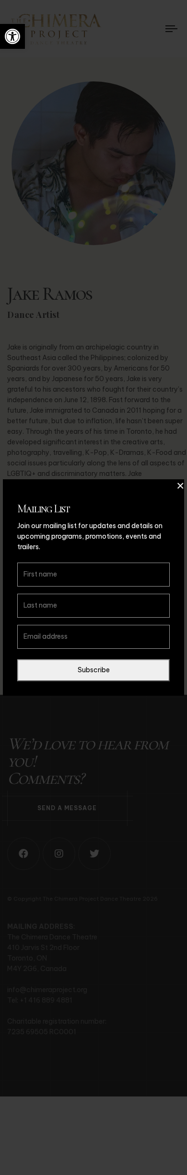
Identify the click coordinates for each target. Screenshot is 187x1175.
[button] (12, 36)
